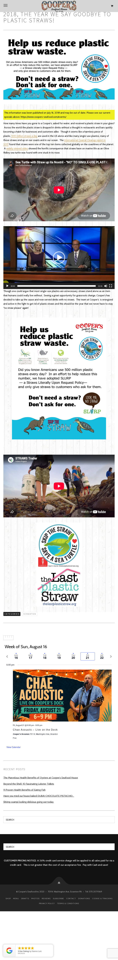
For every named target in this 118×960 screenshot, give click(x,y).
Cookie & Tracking (102, 898)
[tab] (16, 656)
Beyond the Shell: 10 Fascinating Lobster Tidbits (28, 783)
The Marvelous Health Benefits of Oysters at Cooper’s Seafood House (40, 777)
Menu (16, 898)
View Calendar (13, 747)
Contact (71, 898)
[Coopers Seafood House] (59, 6)
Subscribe (58, 898)
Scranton (29, 614)
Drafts (25, 898)
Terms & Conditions (68, 903)
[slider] (56, 286)
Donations (84, 898)
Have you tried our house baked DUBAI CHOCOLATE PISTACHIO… (38, 795)
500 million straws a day (24, 136)
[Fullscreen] (110, 285)
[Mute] (105, 285)
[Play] (7, 285)
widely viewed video (17, 148)
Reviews (46, 898)
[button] (59, 257)
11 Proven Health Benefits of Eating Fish (24, 789)
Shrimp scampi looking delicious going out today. (28, 801)
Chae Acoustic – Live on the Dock (35, 729)
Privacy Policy (47, 903)
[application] (59, 257)
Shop (8, 898)
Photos (35, 898)
